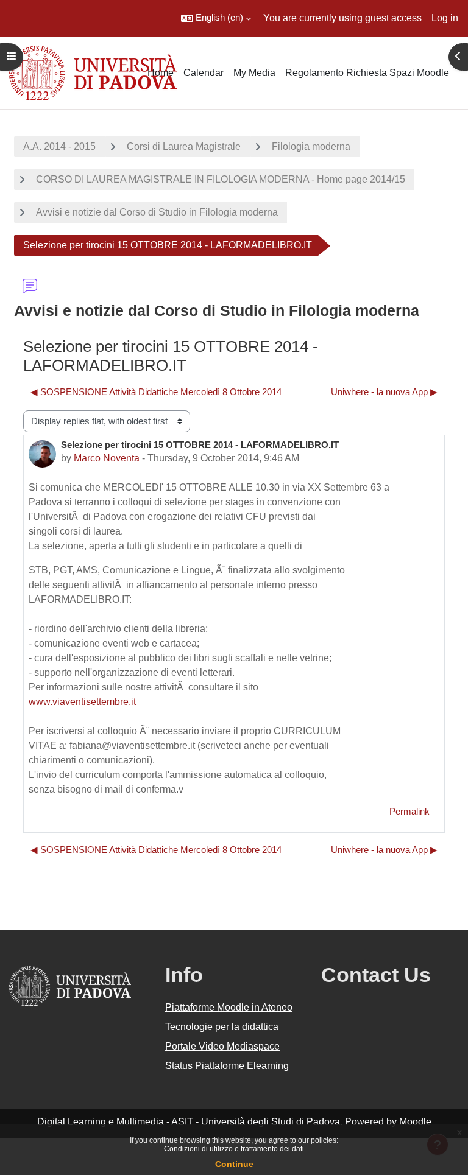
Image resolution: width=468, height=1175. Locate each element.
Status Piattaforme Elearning (227, 1066)
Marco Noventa (107, 458)
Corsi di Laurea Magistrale (184, 146)
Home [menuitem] (160, 73)
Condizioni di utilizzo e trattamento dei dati (234, 1149)
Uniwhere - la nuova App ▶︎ (384, 392)
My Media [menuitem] (254, 73)
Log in (444, 18)
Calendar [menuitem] (203, 73)
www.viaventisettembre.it (82, 701)
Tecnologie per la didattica (221, 1027)
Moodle (415, 1122)
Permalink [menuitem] (409, 811)
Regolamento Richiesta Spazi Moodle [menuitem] (367, 73)
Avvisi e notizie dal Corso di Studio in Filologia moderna (157, 212)
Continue (234, 1164)
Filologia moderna (311, 146)
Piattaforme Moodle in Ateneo (228, 1007)
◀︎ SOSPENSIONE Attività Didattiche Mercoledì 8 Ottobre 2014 (156, 392)
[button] (216, 18)
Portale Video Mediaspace (222, 1046)
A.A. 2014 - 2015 (59, 146)
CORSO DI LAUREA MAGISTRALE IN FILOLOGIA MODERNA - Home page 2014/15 (220, 179)
